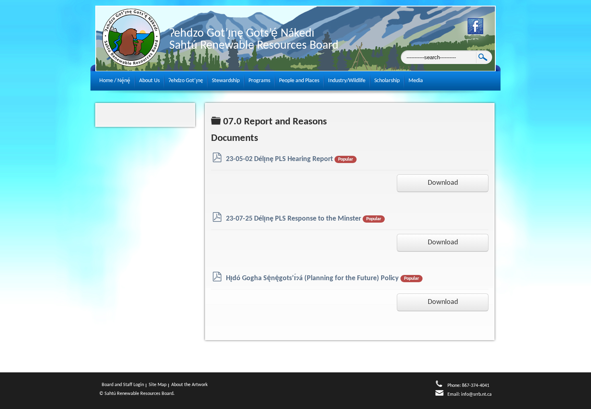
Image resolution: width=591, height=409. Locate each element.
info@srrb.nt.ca (476, 394)
